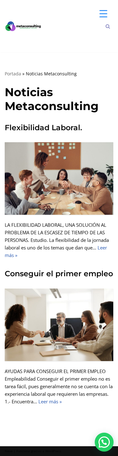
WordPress (53, 451)
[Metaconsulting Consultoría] (25, 26)
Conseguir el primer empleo (59, 273)
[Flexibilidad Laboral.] (59, 178)
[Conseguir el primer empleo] (59, 325)
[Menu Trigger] (103, 13)
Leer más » (50, 401)
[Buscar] (107, 26)
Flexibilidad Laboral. (43, 127)
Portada (13, 74)
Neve (9, 451)
